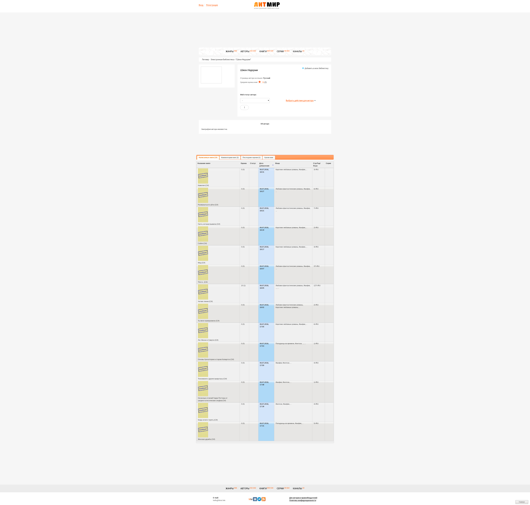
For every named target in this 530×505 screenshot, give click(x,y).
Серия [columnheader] (328, 163)
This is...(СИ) (203, 282)
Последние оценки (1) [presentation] (251, 158)
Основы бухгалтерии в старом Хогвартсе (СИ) (216, 359)
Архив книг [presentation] (268, 158)
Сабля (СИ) (202, 243)
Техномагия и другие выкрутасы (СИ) (212, 379)
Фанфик (302, 170)
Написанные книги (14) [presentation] (208, 158)
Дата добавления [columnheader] (264, 164)
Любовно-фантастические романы (289, 189)
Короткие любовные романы (287, 170)
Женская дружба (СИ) (206, 439)
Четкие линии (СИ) (205, 301)
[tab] (208, 158)
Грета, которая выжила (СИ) (209, 224)
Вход (201, 5)
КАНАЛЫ (297, 51)
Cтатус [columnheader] (253, 163)
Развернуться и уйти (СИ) (208, 205)
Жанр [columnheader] (277, 163)
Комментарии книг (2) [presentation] (230, 158)
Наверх (522, 502)
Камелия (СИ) (203, 185)
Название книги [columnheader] (204, 163)
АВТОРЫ (244, 51)
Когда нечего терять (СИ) (208, 420)
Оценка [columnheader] (244, 163)
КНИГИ (263, 51)
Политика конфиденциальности (302, 500)
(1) (264, 82)
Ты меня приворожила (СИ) (208, 321)
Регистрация (212, 5)
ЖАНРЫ (230, 51)
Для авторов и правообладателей (303, 498)
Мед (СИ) (201, 263)
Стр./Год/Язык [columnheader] (316, 164)
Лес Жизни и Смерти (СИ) (208, 340)
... (306, 170)
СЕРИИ (280, 51)
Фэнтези (298, 344)
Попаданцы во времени (285, 344)
